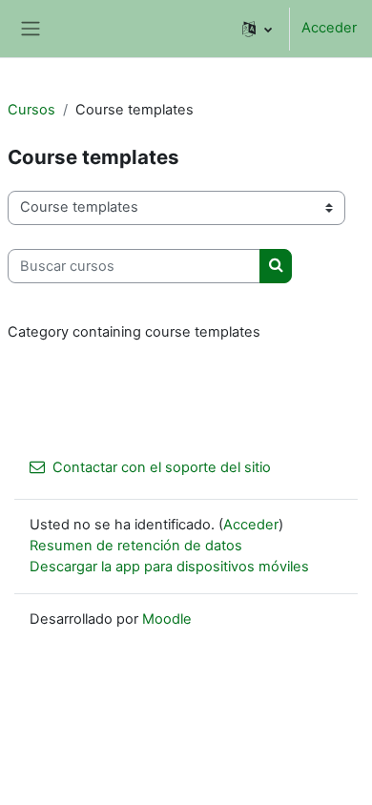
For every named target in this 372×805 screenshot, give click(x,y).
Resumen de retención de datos (136, 545)
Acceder (329, 27)
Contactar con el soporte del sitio (161, 467)
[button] (257, 28)
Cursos (31, 109)
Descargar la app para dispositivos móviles (169, 566)
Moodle (167, 619)
